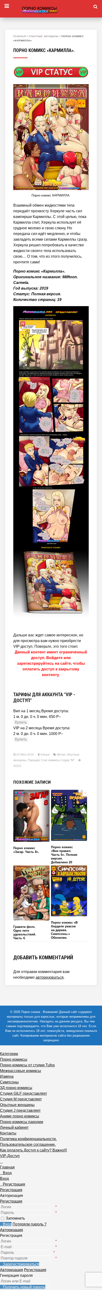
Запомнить (15, 1218)
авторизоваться (50, 977)
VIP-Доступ (10, 1156)
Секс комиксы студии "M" (57, 760)
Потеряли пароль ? (29, 1224)
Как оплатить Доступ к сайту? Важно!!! (33, 1150)
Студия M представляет (21, 1099)
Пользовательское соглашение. (28, 1144)
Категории (9, 1054)
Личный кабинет (14, 1127)
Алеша (45, 754)
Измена (7, 1076)
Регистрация (11, 1201)
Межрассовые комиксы (20, 1071)
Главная (19, 36)
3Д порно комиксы (16, 1088)
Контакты (8, 1133)
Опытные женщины (44, 36)
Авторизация (11, 1230)
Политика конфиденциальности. (28, 1139)
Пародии (34, 760)
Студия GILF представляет (23, 1093)
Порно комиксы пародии (21, 1122)
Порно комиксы (13, 1059)
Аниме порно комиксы (19, 1116)
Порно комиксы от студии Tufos (27, 1065)
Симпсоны (9, 1082)
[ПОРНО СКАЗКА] (51, 9)
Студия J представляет (20, 1110)
